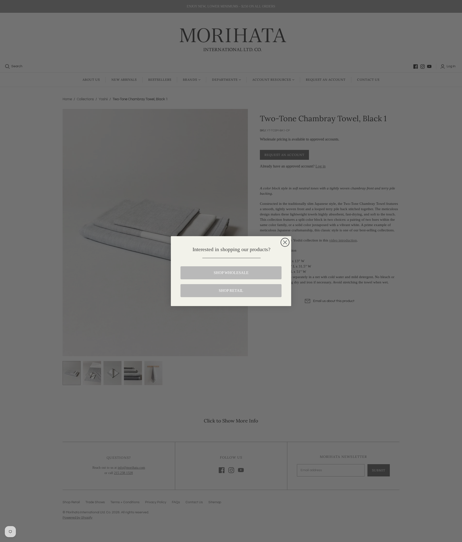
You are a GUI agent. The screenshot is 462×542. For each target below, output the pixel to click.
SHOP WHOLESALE (231, 273)
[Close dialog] (285, 242)
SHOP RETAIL (231, 290)
